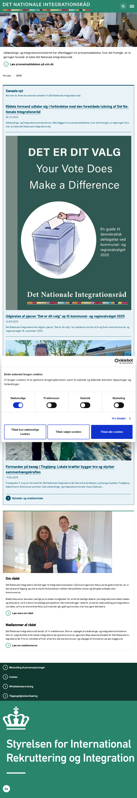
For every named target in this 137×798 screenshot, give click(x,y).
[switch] (52, 405)
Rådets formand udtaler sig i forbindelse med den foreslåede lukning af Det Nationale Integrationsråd (67, 109)
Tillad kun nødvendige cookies (25, 431)
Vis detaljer (119, 418)
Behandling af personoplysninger (27, 667)
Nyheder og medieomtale (27, 498)
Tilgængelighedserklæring (23, 695)
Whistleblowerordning (21, 686)
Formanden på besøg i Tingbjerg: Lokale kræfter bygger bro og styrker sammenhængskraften (60, 469)
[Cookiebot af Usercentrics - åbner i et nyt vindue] (117, 361)
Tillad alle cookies (112, 431)
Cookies (13, 676)
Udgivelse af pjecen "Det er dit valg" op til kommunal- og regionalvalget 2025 (65, 316)
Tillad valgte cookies (68, 431)
